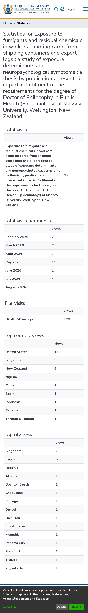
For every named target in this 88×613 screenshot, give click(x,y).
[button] (26, 9)
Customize (9, 607)
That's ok (76, 607)
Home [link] (7, 23)
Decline (62, 607)
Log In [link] (71, 9)
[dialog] (44, 599)
